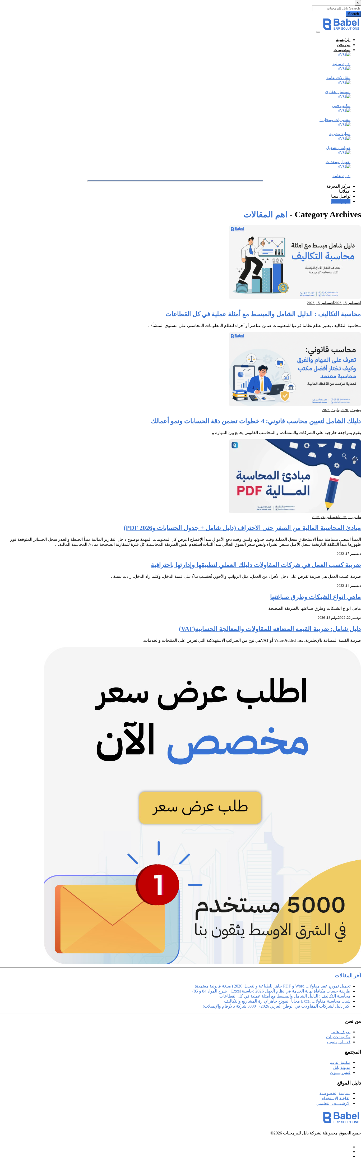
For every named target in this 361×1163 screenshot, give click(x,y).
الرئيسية (343, 39)
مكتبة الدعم (340, 1062)
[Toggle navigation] (318, 32)
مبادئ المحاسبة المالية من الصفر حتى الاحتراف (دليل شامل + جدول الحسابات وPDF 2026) (242, 527)
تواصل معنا (340, 196)
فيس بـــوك (340, 1072)
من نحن (343, 44)
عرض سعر (340, 201)
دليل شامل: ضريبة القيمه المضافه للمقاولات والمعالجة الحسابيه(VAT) (270, 628)
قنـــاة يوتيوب (338, 1042)
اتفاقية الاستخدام (335, 1098)
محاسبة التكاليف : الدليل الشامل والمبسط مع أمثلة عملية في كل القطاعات (263, 314)
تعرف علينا (340, 1032)
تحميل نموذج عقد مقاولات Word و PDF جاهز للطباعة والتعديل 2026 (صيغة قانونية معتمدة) (272, 986)
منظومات (342, 49)
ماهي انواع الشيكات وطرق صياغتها (315, 596)
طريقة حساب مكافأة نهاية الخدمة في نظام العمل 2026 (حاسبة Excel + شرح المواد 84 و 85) (271, 991)
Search (353, 14)
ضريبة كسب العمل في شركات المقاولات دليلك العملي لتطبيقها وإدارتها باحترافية (256, 564)
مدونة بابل (341, 1067)
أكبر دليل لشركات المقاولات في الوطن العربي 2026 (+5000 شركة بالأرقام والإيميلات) (276, 1006)
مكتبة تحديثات (338, 1037)
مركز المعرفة (338, 186)
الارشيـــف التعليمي (333, 1103)
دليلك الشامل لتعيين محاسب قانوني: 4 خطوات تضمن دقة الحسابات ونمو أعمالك (256, 421)
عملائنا (344, 191)
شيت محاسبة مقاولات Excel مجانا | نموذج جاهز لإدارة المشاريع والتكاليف (287, 1001)
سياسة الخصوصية (334, 1093)
